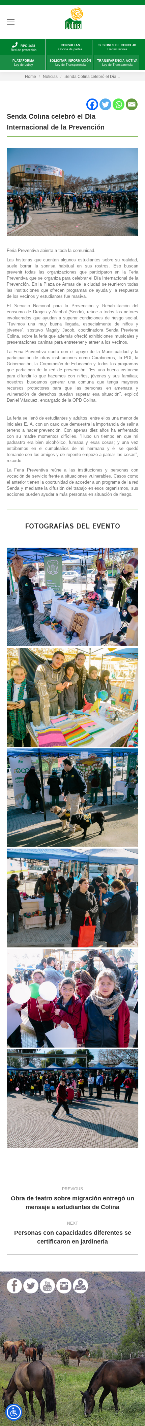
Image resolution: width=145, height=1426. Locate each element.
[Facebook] (92, 104)
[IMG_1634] (72, 597)
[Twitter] (105, 104)
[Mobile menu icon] (11, 22)
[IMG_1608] (72, 998)
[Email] (132, 104)
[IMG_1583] (72, 797)
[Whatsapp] (118, 104)
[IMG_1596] (72, 697)
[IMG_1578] (72, 1098)
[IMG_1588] (72, 898)
